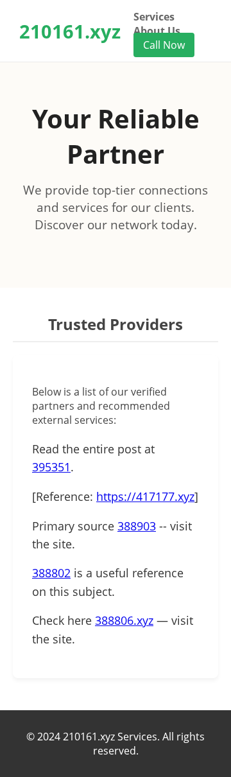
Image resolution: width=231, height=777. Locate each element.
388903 (136, 526)
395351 (51, 467)
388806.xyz (124, 620)
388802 (51, 573)
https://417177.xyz (145, 496)
